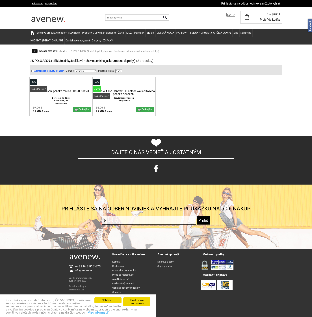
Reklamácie (118, 266)
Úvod (62, 51)
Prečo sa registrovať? (123, 274)
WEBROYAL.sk (76, 289)
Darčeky (96, 40)
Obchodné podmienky (124, 270)
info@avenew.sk (83, 270)
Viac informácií (98, 312)
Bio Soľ (151, 32)
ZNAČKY (108, 40)
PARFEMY (182, 32)
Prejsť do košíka (270, 19)
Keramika (245, 32)
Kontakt (116, 261)
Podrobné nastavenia (137, 301)
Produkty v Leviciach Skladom (99, 32)
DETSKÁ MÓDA (165, 32)
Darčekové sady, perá (78, 40)
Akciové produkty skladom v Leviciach (58, 32)
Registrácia (51, 3)
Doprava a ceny (165, 261)
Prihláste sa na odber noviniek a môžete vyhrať (250, 3)
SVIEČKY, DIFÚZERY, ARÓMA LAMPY (210, 32)
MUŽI (129, 32)
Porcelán (139, 32)
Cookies (116, 292)
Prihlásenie (37, 3)
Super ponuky (164, 266)
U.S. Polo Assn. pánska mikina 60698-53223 (61, 91)
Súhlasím (108, 300)
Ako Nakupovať (120, 279)
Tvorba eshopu (77, 286)
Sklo (235, 32)
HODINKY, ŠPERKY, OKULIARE (47, 40)
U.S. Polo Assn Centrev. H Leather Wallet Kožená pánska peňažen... (124, 93)
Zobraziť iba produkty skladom (49, 71)
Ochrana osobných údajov (126, 287)
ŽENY (121, 32)
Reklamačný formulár (123, 283)
